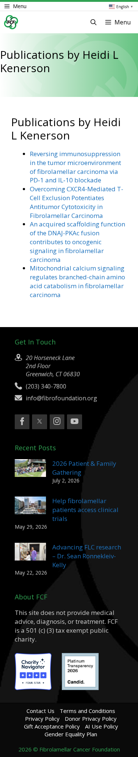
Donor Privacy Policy (91, 718)
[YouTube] (74, 421)
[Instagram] (57, 421)
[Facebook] (22, 421)
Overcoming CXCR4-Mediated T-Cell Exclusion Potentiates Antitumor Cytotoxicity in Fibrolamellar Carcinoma (76, 202)
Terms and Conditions (87, 710)
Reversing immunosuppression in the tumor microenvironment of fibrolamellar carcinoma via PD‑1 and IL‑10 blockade (75, 166)
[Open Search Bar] (93, 22)
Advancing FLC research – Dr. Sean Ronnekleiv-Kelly (86, 556)
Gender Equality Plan (71, 734)
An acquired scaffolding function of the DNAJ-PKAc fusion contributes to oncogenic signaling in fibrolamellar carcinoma (77, 241)
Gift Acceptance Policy (52, 726)
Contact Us (40, 710)
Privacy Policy (42, 718)
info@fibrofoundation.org (61, 398)
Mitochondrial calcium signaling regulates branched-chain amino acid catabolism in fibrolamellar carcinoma (77, 281)
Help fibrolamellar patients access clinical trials (85, 510)
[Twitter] (39, 421)
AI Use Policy (101, 726)
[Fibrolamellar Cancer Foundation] (11, 22)
